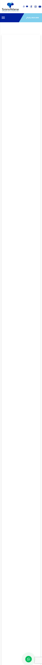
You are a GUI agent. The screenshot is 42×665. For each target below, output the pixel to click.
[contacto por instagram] (35, 6)
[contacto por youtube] (40, 6)
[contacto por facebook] (31, 6)
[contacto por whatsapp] (24, 6)
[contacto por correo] (27, 6)
